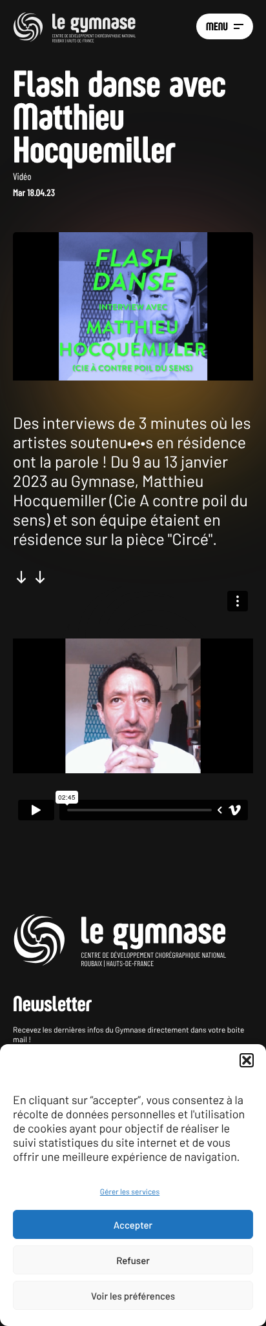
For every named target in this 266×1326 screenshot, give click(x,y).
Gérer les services (129, 1191)
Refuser (133, 1260)
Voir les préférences (133, 1295)
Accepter (133, 1225)
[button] (246, 1060)
